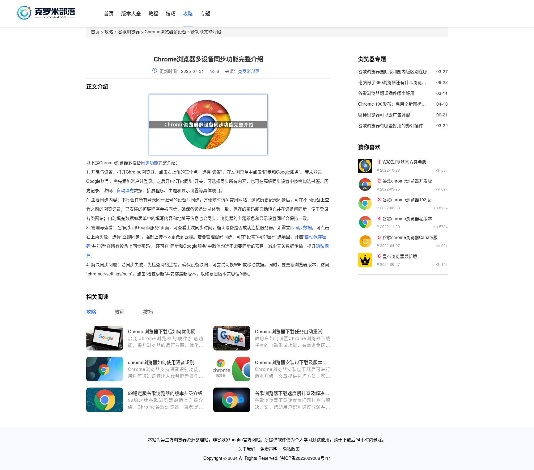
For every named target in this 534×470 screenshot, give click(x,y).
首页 (109, 13)
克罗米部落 (249, 71)
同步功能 (149, 162)
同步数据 (303, 227)
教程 (153, 13)
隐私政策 (291, 449)
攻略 (188, 13)
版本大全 (131, 13)
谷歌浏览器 (129, 31)
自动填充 (125, 190)
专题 (205, 13)
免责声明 (269, 449)
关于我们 (246, 449)
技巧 (171, 13)
